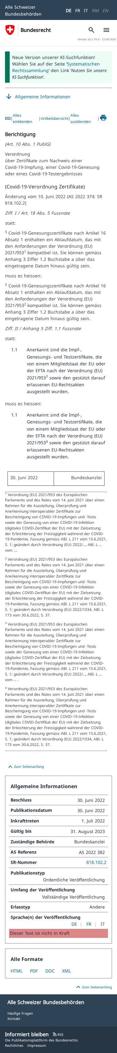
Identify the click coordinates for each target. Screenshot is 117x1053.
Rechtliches (14, 1045)
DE (68, 10)
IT (86, 10)
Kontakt (13, 1018)
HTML (16, 971)
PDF (34, 971)
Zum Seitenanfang (25, 767)
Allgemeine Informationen (38, 96)
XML (66, 971)
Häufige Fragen (20, 1013)
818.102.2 (96, 862)
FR (77, 10)
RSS (57, 1034)
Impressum (36, 1045)
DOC (50, 971)
